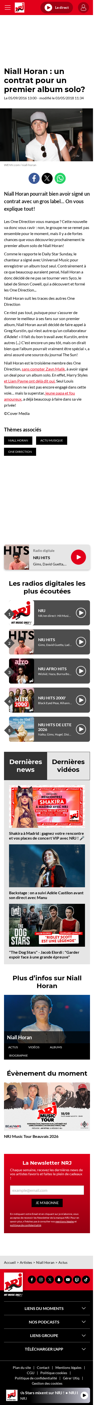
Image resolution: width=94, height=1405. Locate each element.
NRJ (41, 610)
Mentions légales (68, 1367)
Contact (43, 1367)
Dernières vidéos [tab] (68, 766)
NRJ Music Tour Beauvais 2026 (31, 1136)
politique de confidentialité (25, 1225)
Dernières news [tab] (25, 766)
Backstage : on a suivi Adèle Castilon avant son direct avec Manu (46, 895)
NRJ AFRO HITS (52, 668)
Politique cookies (53, 1373)
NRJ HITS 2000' (52, 697)
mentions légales (64, 1221)
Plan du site (22, 1367)
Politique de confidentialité (36, 1378)
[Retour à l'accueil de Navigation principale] (19, 8)
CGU (30, 1373)
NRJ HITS (41, 557)
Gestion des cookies (47, 1383)
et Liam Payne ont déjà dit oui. (29, 381)
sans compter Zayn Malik (43, 368)
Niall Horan (19, 1037)
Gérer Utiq (71, 1378)
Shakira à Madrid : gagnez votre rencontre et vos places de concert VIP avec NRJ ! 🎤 (46, 835)
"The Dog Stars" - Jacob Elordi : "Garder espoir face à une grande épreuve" (44, 954)
